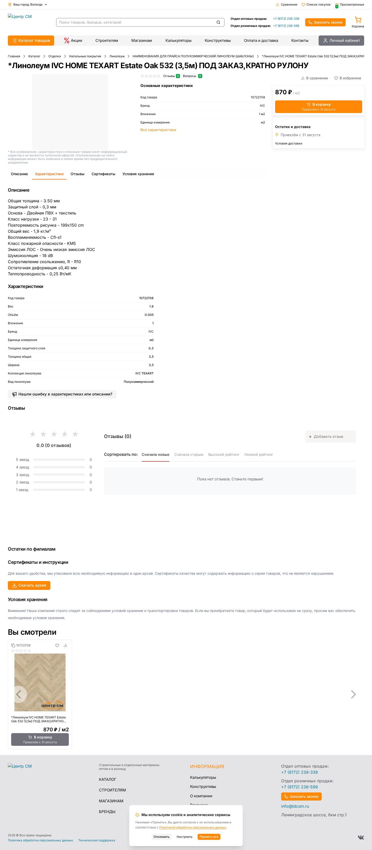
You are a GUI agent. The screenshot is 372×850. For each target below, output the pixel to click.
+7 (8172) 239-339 (286, 19)
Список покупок (318, 4)
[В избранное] (57, 645)
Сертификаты (103, 174)
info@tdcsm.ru (295, 806)
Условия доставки (288, 143)
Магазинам (141, 40)
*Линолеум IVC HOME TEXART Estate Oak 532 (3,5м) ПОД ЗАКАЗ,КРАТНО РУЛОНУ (38, 719)
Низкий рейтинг (258, 454)
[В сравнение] (65, 645)
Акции (76, 40)
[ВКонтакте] (361, 837)
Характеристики (49, 174)
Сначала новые (155, 454)
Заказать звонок (328, 22)
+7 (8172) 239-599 (286, 26)
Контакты (299, 40)
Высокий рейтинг (223, 454)
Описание (19, 174)
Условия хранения (138, 174)
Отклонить (162, 837)
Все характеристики (158, 130)
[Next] (353, 694)
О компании (201, 795)
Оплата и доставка (261, 40)
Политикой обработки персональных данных (192, 827)
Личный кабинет (344, 40)
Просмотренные (350, 5)
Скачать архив (32, 585)
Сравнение (289, 4)
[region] (186, 694)
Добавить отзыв (326, 436)
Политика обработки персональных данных (40, 840)
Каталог (107, 779)
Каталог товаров (34, 40)
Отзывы (78, 174)
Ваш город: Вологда (28, 4)
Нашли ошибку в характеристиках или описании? (65, 394)
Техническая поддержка (96, 840)
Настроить (185, 837)
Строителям (106, 40)
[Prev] (18, 694)
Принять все (209, 837)
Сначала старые (188, 454)
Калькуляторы (179, 40)
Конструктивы (218, 40)
